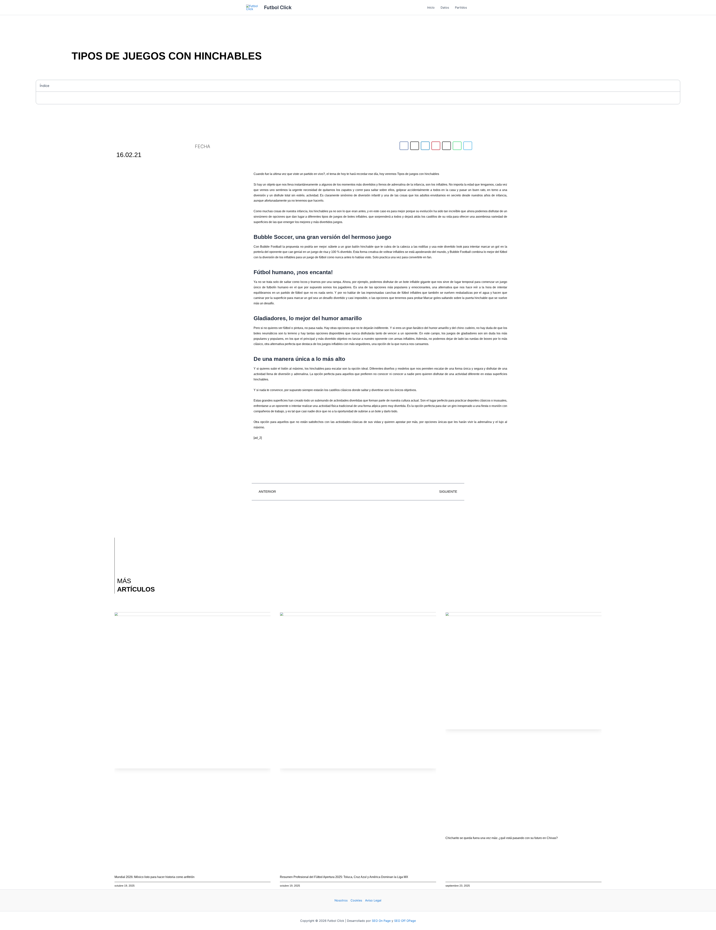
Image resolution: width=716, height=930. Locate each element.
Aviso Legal (373, 900)
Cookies (356, 900)
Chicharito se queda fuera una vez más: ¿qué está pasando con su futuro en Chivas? (501, 838)
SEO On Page (381, 921)
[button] (675, 85)
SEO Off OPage (405, 921)
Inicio (431, 7)
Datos (445, 7)
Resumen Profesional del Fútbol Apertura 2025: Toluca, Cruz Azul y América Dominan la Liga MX (344, 877)
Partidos (461, 7)
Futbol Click (278, 7)
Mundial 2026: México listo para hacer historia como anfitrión (154, 877)
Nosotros (341, 900)
